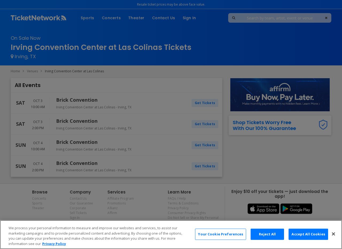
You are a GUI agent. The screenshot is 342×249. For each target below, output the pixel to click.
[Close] (333, 234)
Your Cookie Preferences (220, 234)
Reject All (267, 234)
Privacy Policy (54, 243)
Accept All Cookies (308, 234)
